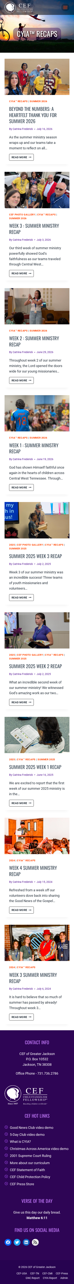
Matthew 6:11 (37, 1218)
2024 (12, 860)
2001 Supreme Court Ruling (30, 1156)
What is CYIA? (20, 1142)
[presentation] (37, 77)
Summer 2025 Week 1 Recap (35, 766)
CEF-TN (34, 1273)
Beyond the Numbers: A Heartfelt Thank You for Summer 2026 (33, 114)
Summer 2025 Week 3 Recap (35, 555)
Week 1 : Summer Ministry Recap (33, 448)
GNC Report (33, 1277)
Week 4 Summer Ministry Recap (33, 870)
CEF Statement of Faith (27, 1170)
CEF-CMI (47, 1273)
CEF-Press (62, 1273)
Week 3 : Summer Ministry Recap (34, 228)
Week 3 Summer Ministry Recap (33, 977)
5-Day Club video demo (27, 1135)
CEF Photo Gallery (22, 214)
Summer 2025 (18, 548)
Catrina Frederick (23, 129)
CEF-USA (22, 1273)
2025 (12, 544)
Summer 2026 (38, 101)
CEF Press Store (22, 1184)
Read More (23, 158)
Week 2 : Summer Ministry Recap (34, 341)
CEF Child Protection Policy (30, 1177)
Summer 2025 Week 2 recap (35, 665)
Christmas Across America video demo (39, 1149)
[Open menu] (65, 7)
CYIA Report (50, 1277)
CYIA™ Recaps (18, 101)
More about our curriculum (30, 1163)
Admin (64, 1277)
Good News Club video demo (31, 1128)
